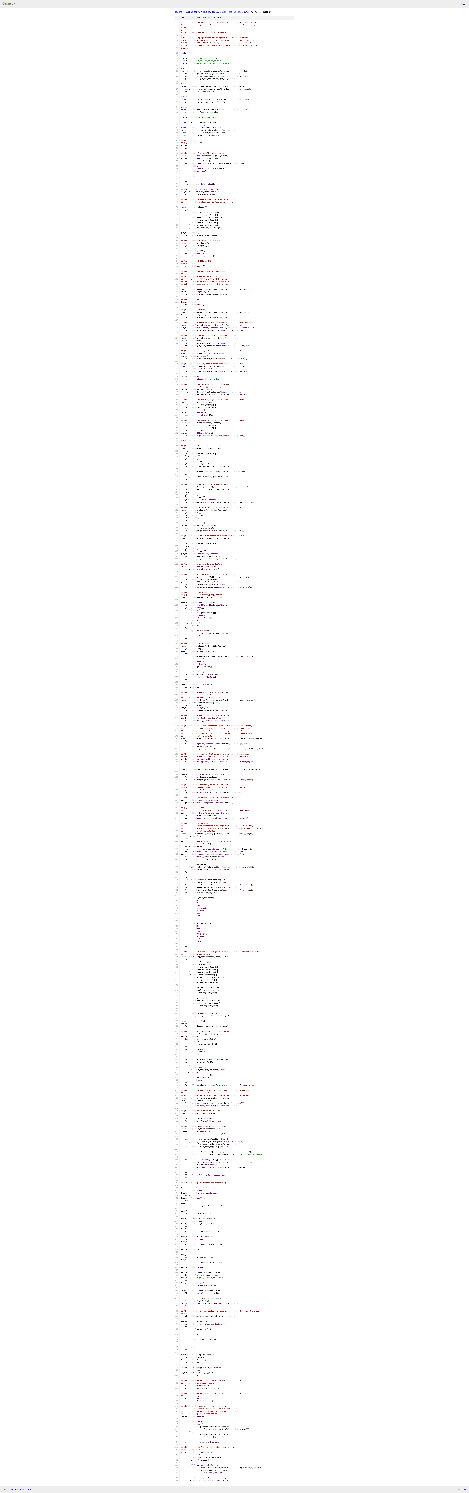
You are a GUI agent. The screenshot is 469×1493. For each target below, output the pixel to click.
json (465, 1489)
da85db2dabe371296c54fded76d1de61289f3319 (227, 11)
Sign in (464, 4)
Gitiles (14, 1489)
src (258, 11)
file (225, 18)
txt (458, 1489)
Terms (28, 1489)
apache (178, 11)
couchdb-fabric (192, 11)
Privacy (21, 1489)
